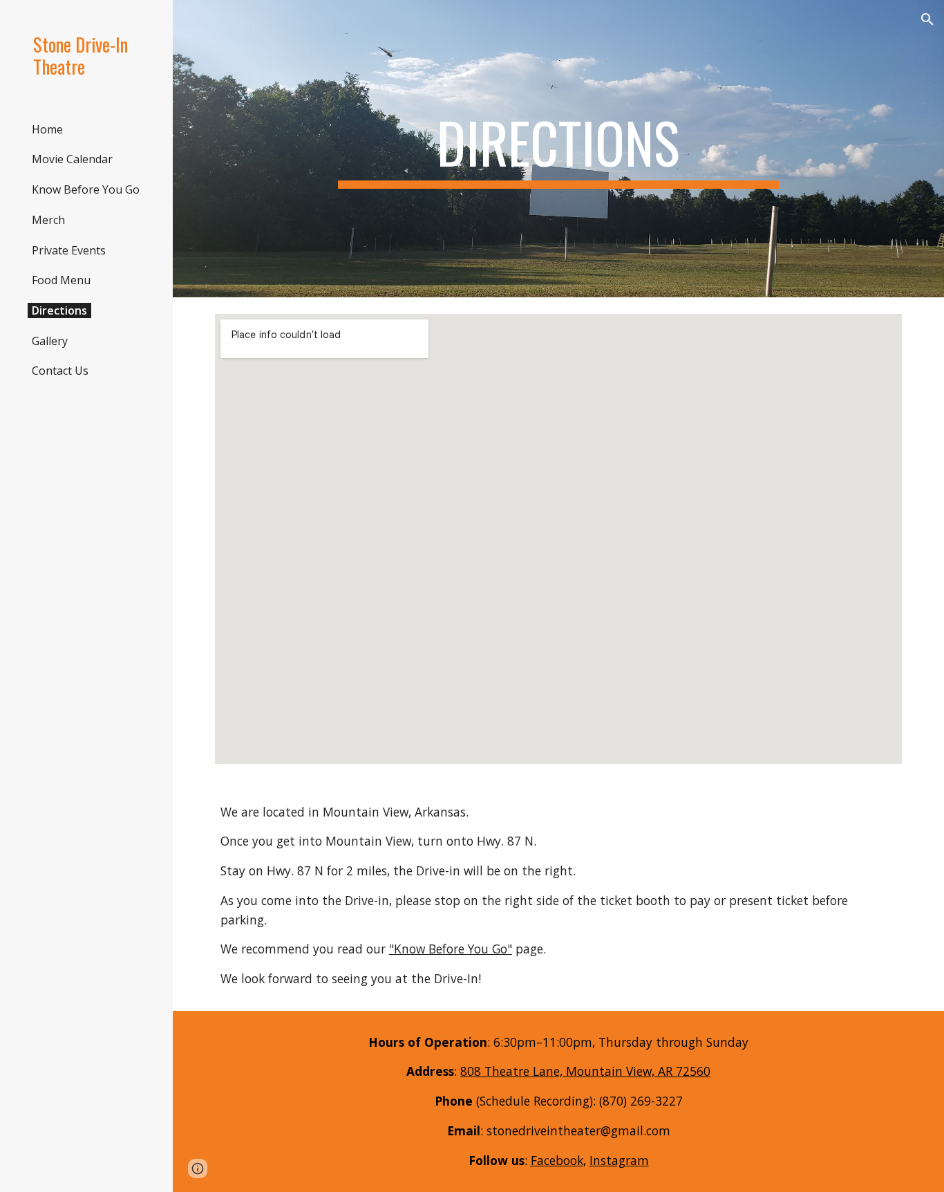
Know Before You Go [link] (86, 189)
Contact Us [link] (60, 370)
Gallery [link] (50, 340)
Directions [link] (59, 310)
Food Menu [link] (61, 280)
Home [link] (47, 129)
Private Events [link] (69, 250)
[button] (927, 19)
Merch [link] (48, 219)
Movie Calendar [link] (72, 159)
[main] (558, 148)
